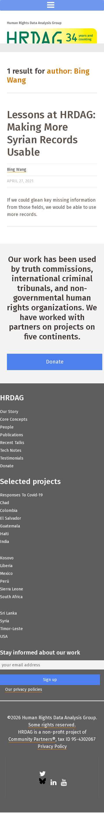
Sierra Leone (11, 589)
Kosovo (7, 558)
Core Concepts (13, 419)
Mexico (6, 573)
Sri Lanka (8, 613)
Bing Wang (16, 169)
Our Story (9, 411)
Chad (4, 502)
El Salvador (10, 518)
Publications (11, 435)
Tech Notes (10, 450)
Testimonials (11, 458)
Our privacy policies (23, 689)
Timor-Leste (11, 628)
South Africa (11, 596)
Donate (55, 362)
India (4, 541)
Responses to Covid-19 (21, 495)
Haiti (4, 533)
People (7, 427)
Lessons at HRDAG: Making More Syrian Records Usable (51, 133)
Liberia (6, 565)
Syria (4, 621)
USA (4, 636)
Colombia (8, 510)
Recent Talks (12, 442)
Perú (4, 581)
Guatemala (10, 526)
